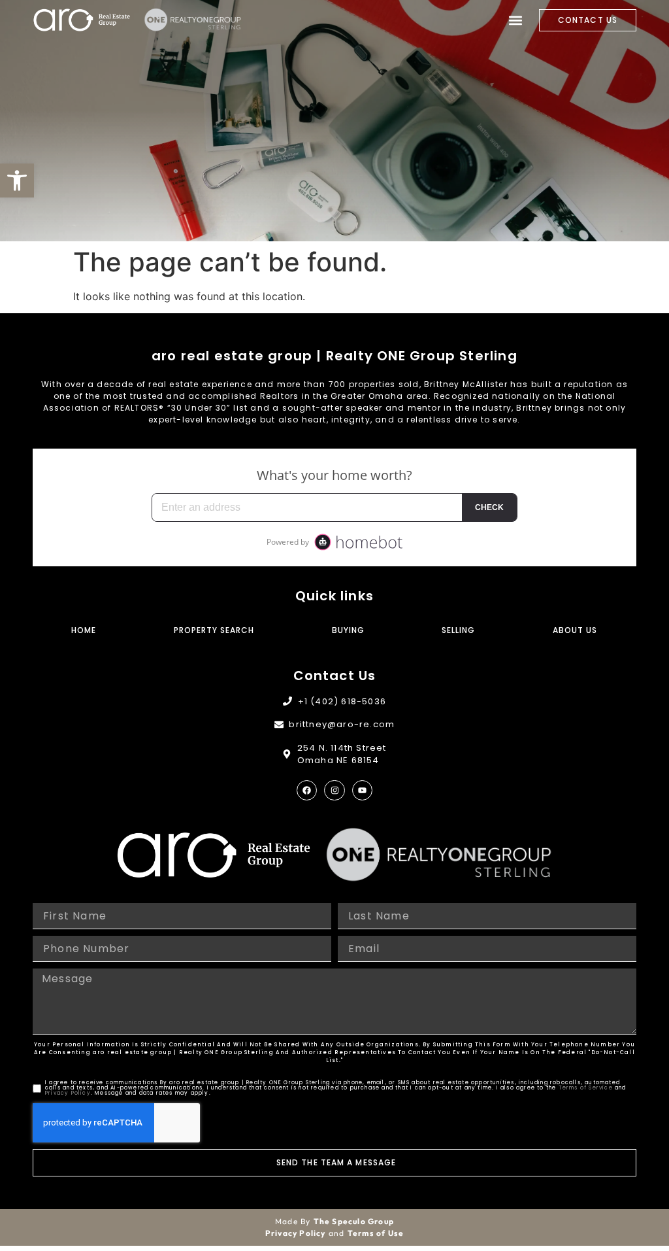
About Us (575, 630)
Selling (458, 630)
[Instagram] (334, 790)
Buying (348, 630)
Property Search (214, 630)
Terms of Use (376, 1233)
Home (83, 630)
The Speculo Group (354, 1221)
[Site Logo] (82, 20)
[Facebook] (307, 790)
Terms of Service (586, 1087)
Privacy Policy (68, 1093)
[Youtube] (362, 790)
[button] (17, 180)
